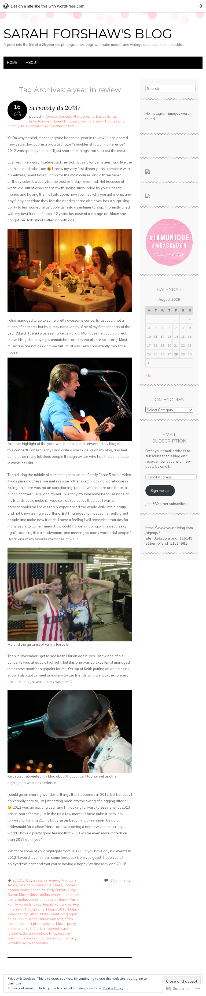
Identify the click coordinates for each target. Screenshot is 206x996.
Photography (37, 126)
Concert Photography (76, 116)
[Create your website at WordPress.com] (103, 6)
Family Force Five (57, 904)
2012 (16, 880)
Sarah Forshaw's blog (26, 938)
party (71, 923)
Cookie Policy (112, 988)
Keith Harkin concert (46, 919)
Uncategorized (61, 126)
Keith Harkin (18, 919)
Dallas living (106, 116)
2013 (27, 880)
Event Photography (70, 121)
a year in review (46, 880)
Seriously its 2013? (54, 108)
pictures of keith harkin (26, 928)
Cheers (56, 885)
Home (12, 62)
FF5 (76, 904)
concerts (38, 890)
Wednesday (38, 943)
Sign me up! (160, 490)
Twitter (69, 938)
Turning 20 (53, 938)
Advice (51, 116)
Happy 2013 (56, 909)
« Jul (148, 375)
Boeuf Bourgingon (34, 885)
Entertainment (41, 121)
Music (60, 923)
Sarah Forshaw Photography (47, 933)
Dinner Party (68, 899)
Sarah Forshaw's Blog (87, 34)
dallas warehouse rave (37, 899)
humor (13, 126)
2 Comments (120, 880)
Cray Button (56, 890)
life (22, 126)
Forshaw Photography (105, 121)
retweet (52, 928)
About (32, 62)
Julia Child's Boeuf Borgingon (53, 914)
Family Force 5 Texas (25, 904)
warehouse (17, 943)
